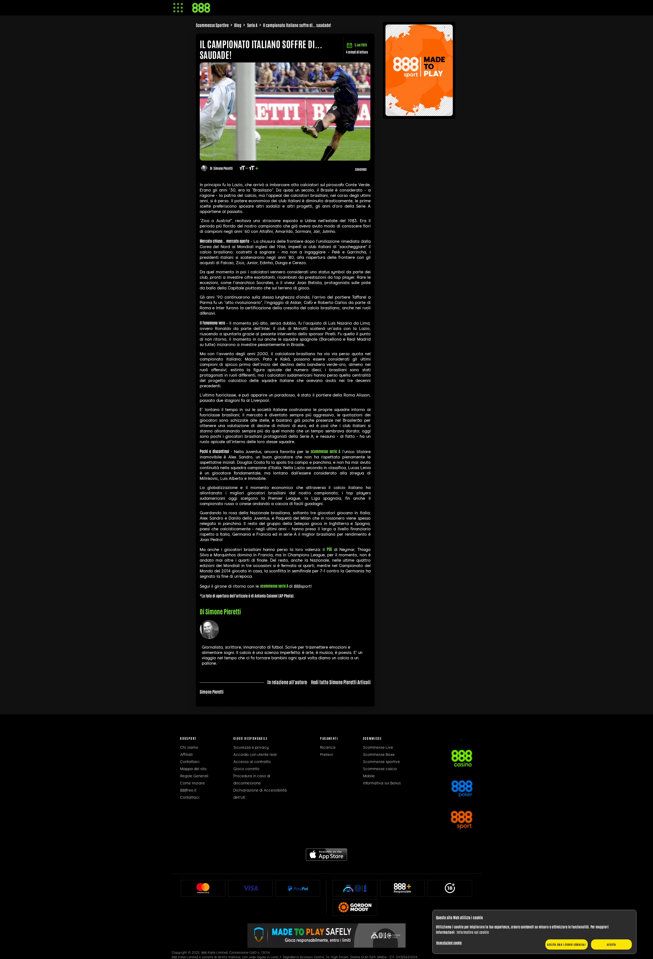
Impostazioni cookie (449, 942)
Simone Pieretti (223, 168)
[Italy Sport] (419, 113)
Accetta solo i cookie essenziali (566, 944)
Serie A (252, 25)
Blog (237, 25)
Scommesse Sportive (212, 25)
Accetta (611, 944)
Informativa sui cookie (473, 932)
